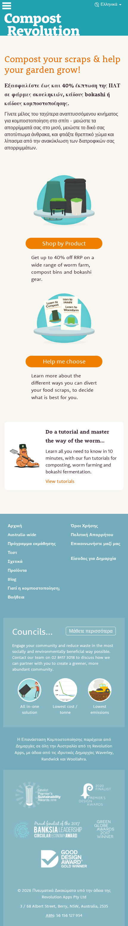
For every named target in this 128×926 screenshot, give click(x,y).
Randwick (50, 759)
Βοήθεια (16, 597)
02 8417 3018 (63, 657)
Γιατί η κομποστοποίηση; (34, 588)
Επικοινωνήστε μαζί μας (95, 543)
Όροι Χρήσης (84, 525)
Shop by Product (64, 243)
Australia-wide (22, 534)
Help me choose (64, 361)
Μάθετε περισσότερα (91, 631)
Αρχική (15, 525)
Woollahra (76, 759)
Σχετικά (15, 561)
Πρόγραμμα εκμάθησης (32, 543)
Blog (12, 579)
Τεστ (12, 552)
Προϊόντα (17, 570)
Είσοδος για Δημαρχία (93, 558)
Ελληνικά (109, 4)
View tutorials (60, 481)
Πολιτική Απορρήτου (92, 534)
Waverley (104, 752)
